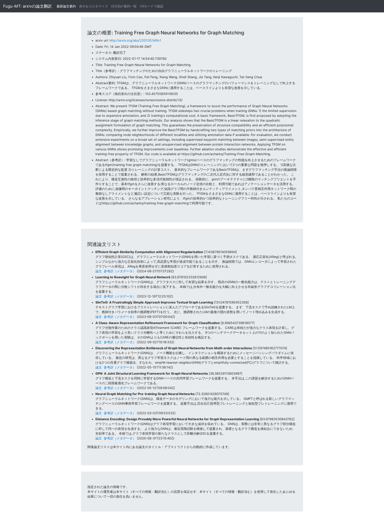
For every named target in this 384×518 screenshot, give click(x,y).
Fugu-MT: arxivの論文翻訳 (27, 6)
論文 (98, 271)
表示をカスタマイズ (93, 6)
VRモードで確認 (151, 6)
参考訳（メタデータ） (120, 271)
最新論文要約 (66, 6)
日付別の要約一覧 (124, 6)
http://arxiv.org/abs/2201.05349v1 (135, 40)
